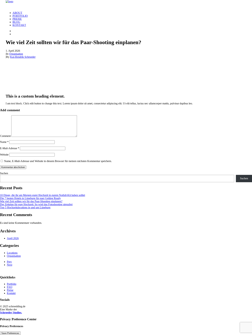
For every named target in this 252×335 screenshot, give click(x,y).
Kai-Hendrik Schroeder (22, 56)
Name (4, 141)
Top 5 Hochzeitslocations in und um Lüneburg (25, 207)
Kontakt (19, 25)
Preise (17, 18)
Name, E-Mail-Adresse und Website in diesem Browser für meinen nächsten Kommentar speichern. (58, 161)
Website (4, 154)
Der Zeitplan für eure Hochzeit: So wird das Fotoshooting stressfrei (36, 204)
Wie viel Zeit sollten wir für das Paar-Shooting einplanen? (31, 201)
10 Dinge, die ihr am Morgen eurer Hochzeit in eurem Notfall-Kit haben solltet (42, 195)
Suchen (4, 173)
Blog (16, 22)
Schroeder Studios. (11, 312)
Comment (5, 135)
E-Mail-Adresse (9, 148)
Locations (12, 252)
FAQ (9, 287)
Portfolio (20, 15)
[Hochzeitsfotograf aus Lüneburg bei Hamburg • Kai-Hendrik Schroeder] (126, 4)
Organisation (16, 53)
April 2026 (13, 238)
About (17, 12)
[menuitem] (129, 12)
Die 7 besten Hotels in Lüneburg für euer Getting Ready (30, 198)
